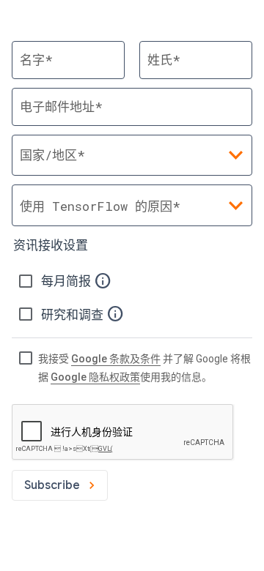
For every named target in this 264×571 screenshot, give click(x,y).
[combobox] (132, 205)
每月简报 (67, 281)
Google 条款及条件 (116, 359)
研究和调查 (73, 314)
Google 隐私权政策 (95, 377)
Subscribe (52, 485)
